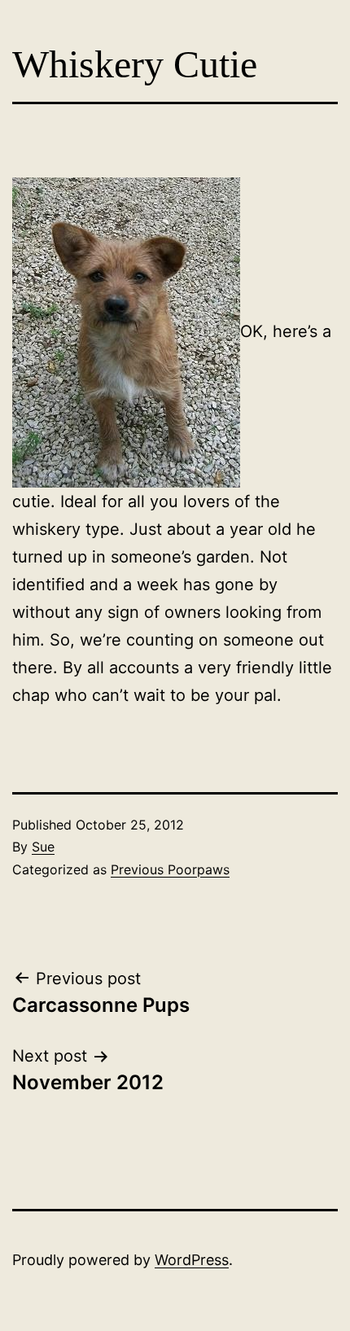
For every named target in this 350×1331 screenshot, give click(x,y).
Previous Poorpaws (170, 869)
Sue (43, 846)
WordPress (192, 1259)
